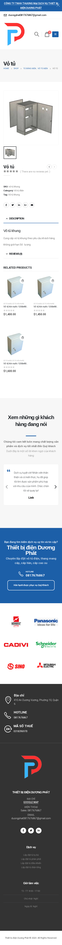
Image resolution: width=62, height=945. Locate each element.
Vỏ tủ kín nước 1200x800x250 (17, 306)
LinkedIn (19, 205)
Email (32, 205)
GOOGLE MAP (31, 802)
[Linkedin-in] (39, 830)
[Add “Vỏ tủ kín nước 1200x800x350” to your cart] (23, 337)
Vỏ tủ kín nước (18, 304)
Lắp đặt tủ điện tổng (31, 867)
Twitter (12, 205)
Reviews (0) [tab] (15, 253)
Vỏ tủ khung (14, 194)
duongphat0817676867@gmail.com (31, 818)
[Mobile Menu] (55, 34)
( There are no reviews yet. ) (35, 171)
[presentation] (6, 486)
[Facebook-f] (23, 830)
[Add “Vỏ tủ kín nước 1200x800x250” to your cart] (23, 281)
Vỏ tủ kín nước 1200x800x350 (17, 363)
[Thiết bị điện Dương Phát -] (14, 34)
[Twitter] (31, 830)
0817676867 (34, 810)
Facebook (6, 205)
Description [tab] (16, 218)
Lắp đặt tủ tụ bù (31, 855)
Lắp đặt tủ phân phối (31, 859)
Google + (25, 205)
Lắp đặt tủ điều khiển (31, 863)
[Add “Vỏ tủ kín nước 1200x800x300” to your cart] (53, 281)
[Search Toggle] (36, 34)
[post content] (15, 287)
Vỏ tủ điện (19, 190)
